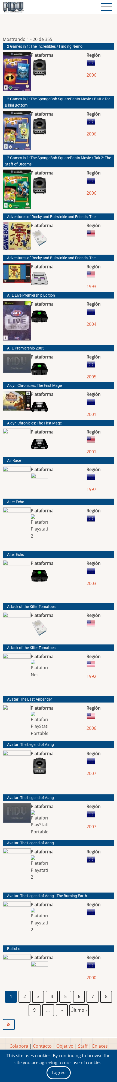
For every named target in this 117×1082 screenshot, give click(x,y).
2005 (91, 377)
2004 (91, 324)
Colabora (19, 1046)
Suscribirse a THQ (58, 1024)
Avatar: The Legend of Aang (30, 744)
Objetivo (64, 1046)
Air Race (14, 460)
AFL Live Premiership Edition (31, 295)
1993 (91, 287)
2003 (91, 583)
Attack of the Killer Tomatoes (31, 606)
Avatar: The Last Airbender (29, 699)
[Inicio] (13, 7)
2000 (91, 978)
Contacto (42, 1046)
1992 (91, 676)
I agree (59, 1072)
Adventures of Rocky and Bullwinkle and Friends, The (51, 217)
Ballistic (13, 949)
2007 (91, 773)
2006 (91, 75)
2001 (91, 414)
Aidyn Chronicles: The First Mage (34, 385)
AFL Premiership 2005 (25, 348)
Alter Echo (15, 502)
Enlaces (100, 1046)
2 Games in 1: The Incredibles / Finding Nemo (44, 46)
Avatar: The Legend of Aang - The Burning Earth (47, 896)
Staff (83, 1046)
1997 (91, 489)
